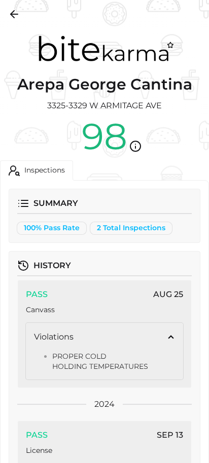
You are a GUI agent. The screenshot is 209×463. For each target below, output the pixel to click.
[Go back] (14, 14)
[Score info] (135, 146)
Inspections (44, 170)
